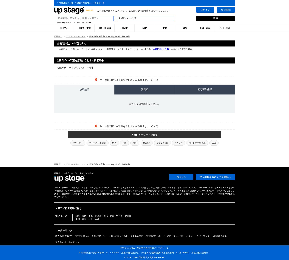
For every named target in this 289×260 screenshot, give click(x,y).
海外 (135, 143)
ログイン (205, 9)
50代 (114, 143)
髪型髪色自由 (162, 143)
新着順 (144, 89)
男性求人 (58, 36)
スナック (178, 143)
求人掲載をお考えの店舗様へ (215, 177)
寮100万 (146, 143)
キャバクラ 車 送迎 (97, 143)
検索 (215, 18)
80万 (214, 143)
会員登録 (226, 9)
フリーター (78, 143)
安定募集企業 (205, 89)
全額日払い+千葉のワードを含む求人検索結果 (109, 36)
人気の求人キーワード (75, 36)
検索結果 (84, 89)
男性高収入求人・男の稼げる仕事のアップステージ (144, 248)
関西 (125, 143)
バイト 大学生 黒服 (197, 143)
